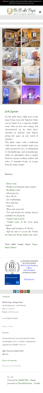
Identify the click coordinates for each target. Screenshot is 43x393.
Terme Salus (22, 235)
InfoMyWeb (23, 380)
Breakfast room (13, 190)
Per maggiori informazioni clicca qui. (24, 3)
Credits (37, 383)
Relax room (11, 184)
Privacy (4, 326)
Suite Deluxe (10, 248)
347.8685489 (10, 309)
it (8, 377)
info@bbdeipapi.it (13, 312)
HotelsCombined (29, 270)
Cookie (10, 326)
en (12, 377)
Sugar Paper (31, 244)
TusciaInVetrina (25, 383)
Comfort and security (15, 219)
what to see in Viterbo (11, 366)
